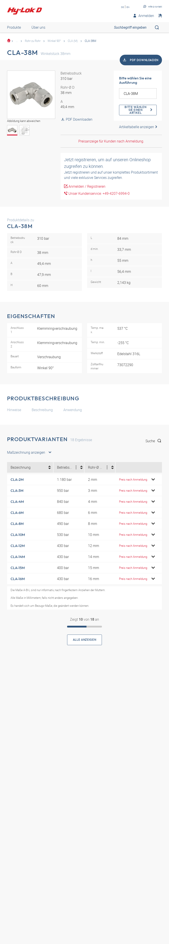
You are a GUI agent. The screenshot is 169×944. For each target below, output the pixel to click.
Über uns (38, 27)
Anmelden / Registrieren (86, 186)
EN (128, 7)
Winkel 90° (54, 41)
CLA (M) (73, 41)
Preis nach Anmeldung (133, 479)
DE (122, 7)
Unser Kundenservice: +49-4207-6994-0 (99, 193)
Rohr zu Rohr (32, 41)
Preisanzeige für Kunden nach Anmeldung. (111, 141)
